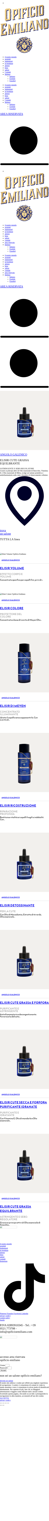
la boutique (9, 63)
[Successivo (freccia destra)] (3, 1405)
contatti (7, 240)
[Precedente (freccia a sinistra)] (1, 1405)
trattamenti (9, 61)
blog (6, 68)
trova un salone (5, 532)
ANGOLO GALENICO (13, 454)
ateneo (7, 66)
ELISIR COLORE (11, 608)
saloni (7, 70)
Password (3, 1368)
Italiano (7, 74)
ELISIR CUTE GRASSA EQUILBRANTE (15, 1208)
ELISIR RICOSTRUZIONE (18, 805)
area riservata (10, 242)
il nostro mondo (11, 57)
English (12, 79)
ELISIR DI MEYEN (13, 706)
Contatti (8, 72)
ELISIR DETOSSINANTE (17, 905)
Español (13, 81)
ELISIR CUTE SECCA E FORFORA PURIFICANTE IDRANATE (23, 1104)
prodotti (8, 59)
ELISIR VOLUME (12, 568)
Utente (2, 1365)
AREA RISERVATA (11, 113)
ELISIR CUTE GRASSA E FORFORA (24, 1003)
